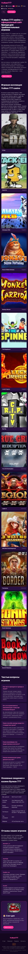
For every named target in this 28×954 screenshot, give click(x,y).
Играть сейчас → (7, 76)
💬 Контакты (10, 6)
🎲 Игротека (4, 8)
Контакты (23, 941)
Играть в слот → (8, 927)
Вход (4, 11)
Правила (16, 941)
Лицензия (9, 941)
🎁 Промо (18, 6)
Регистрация (11, 11)
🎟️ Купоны (10, 8)
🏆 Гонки (23, 6)
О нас (4, 941)
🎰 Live (3, 6)
